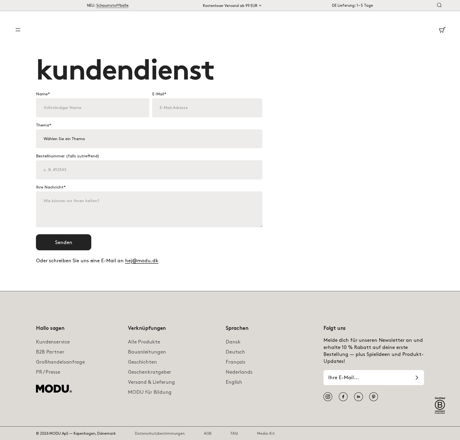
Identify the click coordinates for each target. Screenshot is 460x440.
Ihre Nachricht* (51, 187)
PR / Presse (48, 372)
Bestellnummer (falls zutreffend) (67, 156)
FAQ (234, 433)
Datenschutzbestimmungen (160, 433)
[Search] (439, 5)
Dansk (233, 342)
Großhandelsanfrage (60, 362)
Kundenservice (53, 342)
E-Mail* (159, 94)
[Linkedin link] (358, 396)
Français (235, 362)
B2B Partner (50, 352)
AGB (208, 433)
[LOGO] (54, 392)
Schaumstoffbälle (112, 5)
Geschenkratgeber (149, 372)
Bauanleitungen (147, 352)
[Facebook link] (343, 396)
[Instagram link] (328, 396)
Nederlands (239, 372)
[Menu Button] (18, 30)
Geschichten (142, 362)
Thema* (43, 125)
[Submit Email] (416, 377)
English (234, 382)
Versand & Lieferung (151, 382)
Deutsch (235, 352)
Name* (43, 94)
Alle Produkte (144, 342)
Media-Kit (266, 433)
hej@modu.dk (141, 260)
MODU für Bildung (150, 392)
